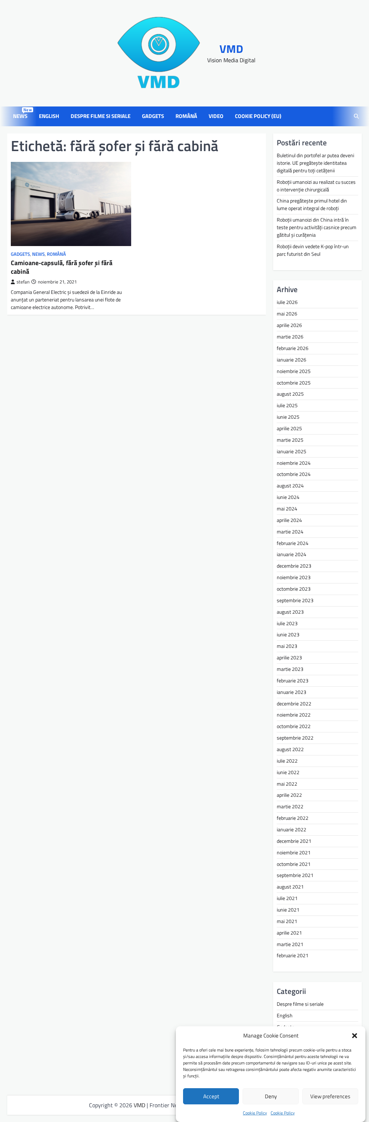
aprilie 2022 (289, 795)
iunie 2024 (288, 497)
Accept (211, 1096)
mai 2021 (287, 921)
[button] (354, 1035)
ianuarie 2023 (291, 692)
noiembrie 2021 (294, 852)
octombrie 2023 (294, 588)
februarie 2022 (292, 818)
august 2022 (290, 749)
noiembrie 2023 (294, 577)
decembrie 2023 (294, 565)
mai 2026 (287, 313)
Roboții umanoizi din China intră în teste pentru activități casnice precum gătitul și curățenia (316, 227)
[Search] (356, 116)
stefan (23, 281)
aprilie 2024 (289, 520)
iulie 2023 (287, 623)
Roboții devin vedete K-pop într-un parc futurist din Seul (313, 250)
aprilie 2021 (289, 932)
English (49, 116)
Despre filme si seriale (100, 116)
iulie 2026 (287, 302)
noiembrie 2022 (294, 714)
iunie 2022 (288, 772)
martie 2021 (290, 944)
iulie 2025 (287, 405)
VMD (231, 48)
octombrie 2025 (294, 382)
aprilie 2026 (289, 325)
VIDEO (216, 116)
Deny (271, 1096)
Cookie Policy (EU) (258, 116)
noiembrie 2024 (294, 463)
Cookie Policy (255, 1112)
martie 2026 (290, 336)
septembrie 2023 (295, 600)
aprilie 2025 (289, 428)
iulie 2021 (287, 898)
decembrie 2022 (294, 703)
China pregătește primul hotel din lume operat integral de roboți (312, 204)
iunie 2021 (288, 909)
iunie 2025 (288, 417)
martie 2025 (290, 440)
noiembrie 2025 (294, 371)
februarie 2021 (292, 955)
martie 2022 (290, 806)
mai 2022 (287, 783)
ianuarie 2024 (291, 554)
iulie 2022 (287, 760)
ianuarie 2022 (291, 829)
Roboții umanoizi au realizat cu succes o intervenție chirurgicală (316, 185)
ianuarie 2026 (291, 359)
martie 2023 (290, 669)
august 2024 (290, 485)
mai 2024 (287, 508)
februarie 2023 (292, 680)
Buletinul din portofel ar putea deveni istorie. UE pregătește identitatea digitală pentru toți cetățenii (315, 162)
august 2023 (290, 611)
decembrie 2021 (294, 841)
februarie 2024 (292, 543)
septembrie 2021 (295, 875)
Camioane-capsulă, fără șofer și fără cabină (61, 267)
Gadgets (153, 116)
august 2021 (290, 886)
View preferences (330, 1096)
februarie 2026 (292, 348)
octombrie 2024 (294, 474)
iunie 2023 (288, 634)
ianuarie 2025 (291, 451)
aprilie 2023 (289, 657)
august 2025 (290, 394)
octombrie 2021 (294, 864)
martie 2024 (290, 531)
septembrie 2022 (295, 737)
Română (186, 116)
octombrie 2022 (294, 726)
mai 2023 (287, 646)
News (21, 116)
